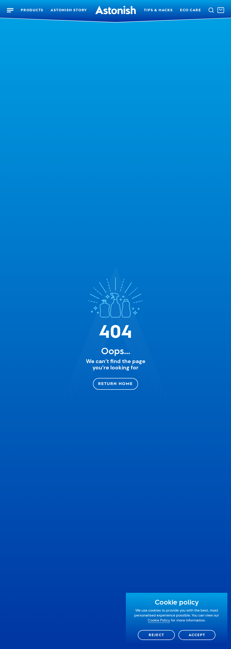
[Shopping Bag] (220, 10)
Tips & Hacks (158, 10)
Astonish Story (69, 10)
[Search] (211, 10)
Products (32, 10)
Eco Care (190, 10)
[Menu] (10, 10)
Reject (156, 635)
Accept (197, 635)
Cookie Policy (159, 620)
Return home (115, 383)
